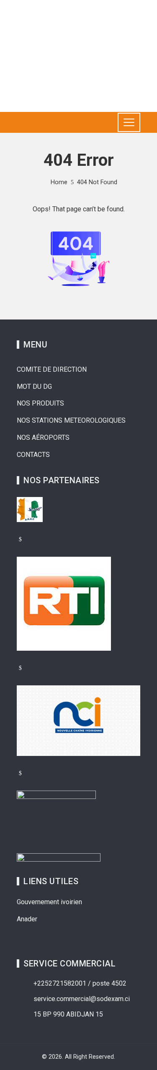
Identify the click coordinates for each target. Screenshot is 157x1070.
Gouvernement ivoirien (49, 902)
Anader (27, 919)
